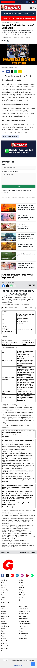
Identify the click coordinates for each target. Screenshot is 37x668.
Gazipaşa (4, 623)
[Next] (34, 18)
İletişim (21, 631)
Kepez (3, 636)
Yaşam (3, 595)
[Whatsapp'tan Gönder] (15, 71)
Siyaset (3, 587)
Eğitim (21, 582)
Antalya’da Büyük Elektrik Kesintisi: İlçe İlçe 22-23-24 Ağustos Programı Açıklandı (26, 207)
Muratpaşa (4, 648)
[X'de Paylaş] (12, 71)
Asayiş (21, 585)
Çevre (21, 600)
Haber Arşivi (23, 636)
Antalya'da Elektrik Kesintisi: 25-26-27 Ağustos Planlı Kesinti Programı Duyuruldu (26, 217)
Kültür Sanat (5, 602)
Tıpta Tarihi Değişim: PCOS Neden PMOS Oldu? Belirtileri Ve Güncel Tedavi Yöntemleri (26, 265)
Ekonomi (4, 585)
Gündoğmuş (5, 626)
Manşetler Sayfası (24, 611)
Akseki (3, 606)
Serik (3, 651)
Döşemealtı (5, 616)
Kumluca (4, 643)
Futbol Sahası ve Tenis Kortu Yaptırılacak (26, 255)
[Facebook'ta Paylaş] (8, 71)
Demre (3, 614)
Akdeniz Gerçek (6, 22)
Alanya (3, 611)
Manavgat (4, 646)
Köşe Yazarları (23, 606)
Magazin (21, 592)
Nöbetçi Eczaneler (25, 623)
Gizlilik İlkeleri (23, 633)
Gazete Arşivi (23, 638)
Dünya (21, 590)
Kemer (3, 633)
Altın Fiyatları (23, 618)
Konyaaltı (16, 22)
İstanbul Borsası (24, 614)
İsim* (3, 164)
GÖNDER (18, 186)
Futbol (21, 597)
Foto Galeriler (23, 609)
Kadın (3, 600)
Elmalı (3, 618)
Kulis (2, 582)
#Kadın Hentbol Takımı (10, 136)
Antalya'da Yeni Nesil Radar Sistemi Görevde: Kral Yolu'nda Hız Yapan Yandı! (26, 236)
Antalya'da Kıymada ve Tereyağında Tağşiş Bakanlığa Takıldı (25, 226)
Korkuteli (4, 641)
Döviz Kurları (23, 616)
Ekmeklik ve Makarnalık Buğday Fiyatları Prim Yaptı (26, 245)
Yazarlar (23, 2)
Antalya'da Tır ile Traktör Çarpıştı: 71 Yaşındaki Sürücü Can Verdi (19, 18)
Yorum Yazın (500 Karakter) (10, 171)
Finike (3, 621)
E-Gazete (18, 2)
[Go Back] (33, 664)
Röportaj (22, 587)
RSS (6, 660)
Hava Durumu (23, 626)
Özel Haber (5, 590)
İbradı (3, 628)
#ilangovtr (5, 552)
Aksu (2, 609)
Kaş (2, 631)
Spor (2, 592)
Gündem (4, 580)
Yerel (3, 597)
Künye (21, 628)
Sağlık (21, 580)
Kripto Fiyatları (24, 621)
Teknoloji (22, 595)
